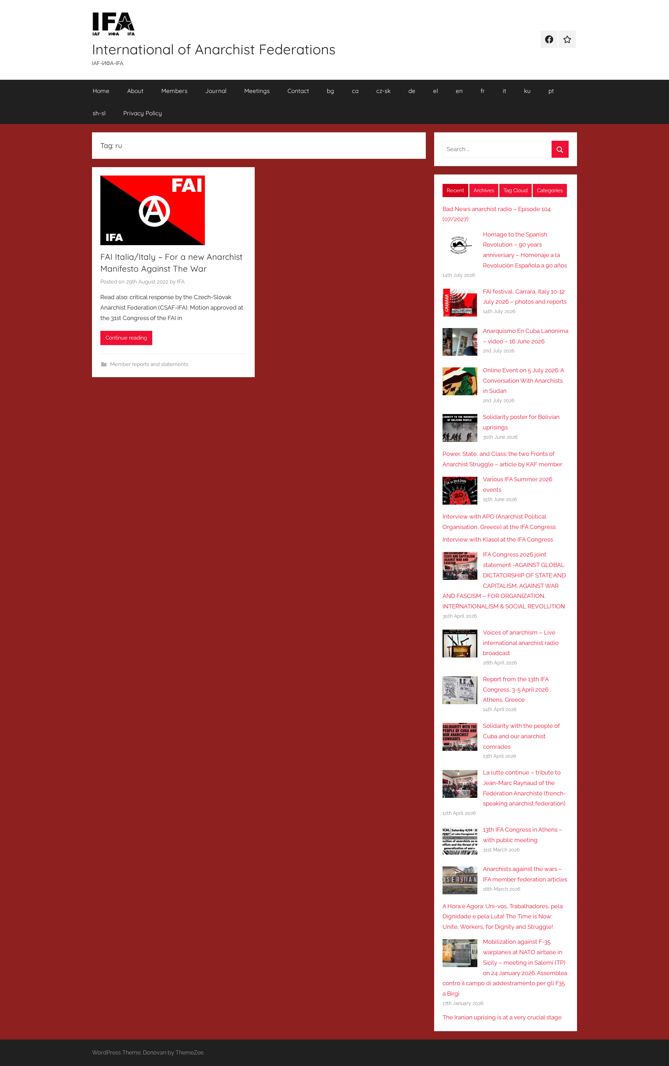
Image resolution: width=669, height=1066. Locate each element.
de (411, 90)
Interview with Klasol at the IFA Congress (498, 539)
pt (551, 90)
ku (527, 90)
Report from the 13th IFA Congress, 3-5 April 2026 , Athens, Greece (517, 689)
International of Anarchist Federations (214, 49)
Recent (455, 190)
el (435, 90)
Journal (215, 90)
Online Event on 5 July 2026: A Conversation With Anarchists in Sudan (523, 381)
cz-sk (383, 90)
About (135, 90)
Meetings (257, 90)
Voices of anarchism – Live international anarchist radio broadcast (521, 643)
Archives (484, 190)
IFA (181, 282)
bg (330, 90)
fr (482, 90)
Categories (550, 190)
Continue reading (126, 338)
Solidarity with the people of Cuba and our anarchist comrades (521, 736)
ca (355, 90)
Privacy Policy (142, 113)
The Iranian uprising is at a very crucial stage (502, 1017)
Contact (298, 90)
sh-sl (99, 113)
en (459, 90)
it (504, 90)
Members (174, 90)
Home (101, 90)
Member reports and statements (149, 364)
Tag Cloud (515, 190)
